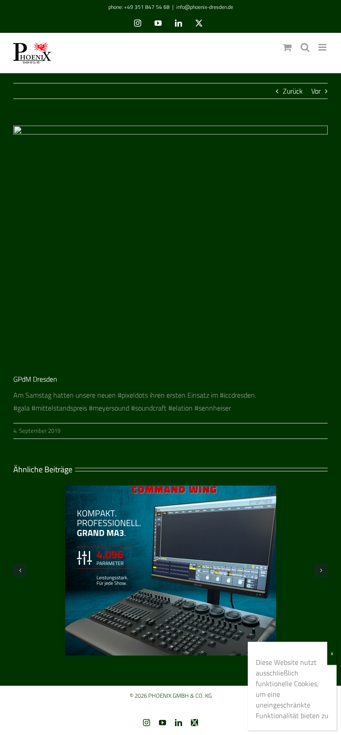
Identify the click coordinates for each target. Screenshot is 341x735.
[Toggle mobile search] (305, 47)
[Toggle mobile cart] (287, 47)
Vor (316, 91)
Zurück (293, 91)
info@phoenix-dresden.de (204, 7)
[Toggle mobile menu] (323, 47)
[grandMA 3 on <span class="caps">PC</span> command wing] (170, 491)
